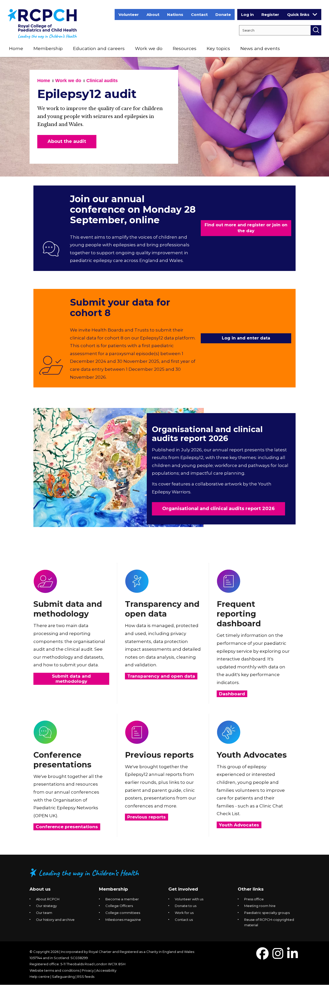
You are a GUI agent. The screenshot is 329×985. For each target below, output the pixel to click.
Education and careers (99, 48)
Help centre (40, 976)
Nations (175, 14)
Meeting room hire (260, 906)
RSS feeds (85, 976)
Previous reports (159, 755)
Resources (184, 48)
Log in (247, 14)
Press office (254, 899)
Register (270, 14)
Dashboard (232, 693)
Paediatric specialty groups (267, 913)
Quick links (298, 14)
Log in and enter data (246, 338)
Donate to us (185, 906)
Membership (48, 48)
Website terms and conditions (54, 970)
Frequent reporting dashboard (239, 613)
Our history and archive (55, 920)
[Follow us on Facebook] (262, 956)
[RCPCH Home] (42, 23)
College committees (122, 913)
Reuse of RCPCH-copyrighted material (269, 922)
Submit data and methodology (67, 609)
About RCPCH (47, 899)
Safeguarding (63, 976)
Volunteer (128, 14)
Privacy (88, 970)
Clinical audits (102, 80)
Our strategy (46, 906)
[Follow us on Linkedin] (292, 956)
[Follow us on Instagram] (277, 956)
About (153, 14)
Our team (44, 913)
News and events (260, 48)
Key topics (218, 48)
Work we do (148, 48)
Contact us (184, 920)
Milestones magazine (123, 920)
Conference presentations (62, 759)
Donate (223, 14)
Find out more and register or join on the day (246, 227)
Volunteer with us (189, 899)
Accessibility (106, 970)
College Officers (119, 906)
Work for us (184, 913)
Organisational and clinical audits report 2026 (207, 434)
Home (16, 48)
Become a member (122, 899)
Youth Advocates (252, 755)
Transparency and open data (162, 609)
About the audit (67, 141)
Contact (199, 14)
